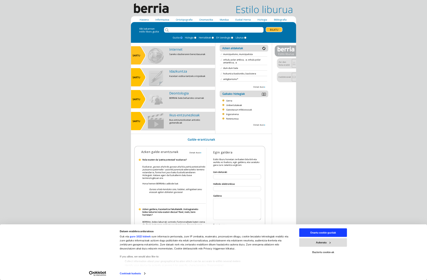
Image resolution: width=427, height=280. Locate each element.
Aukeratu (321, 242)
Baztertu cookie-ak (323, 252)
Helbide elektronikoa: (224, 184)
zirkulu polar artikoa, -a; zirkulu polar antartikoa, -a (242, 61)
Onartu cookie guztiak (323, 232)
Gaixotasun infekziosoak (239, 109)
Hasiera (144, 19)
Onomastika (206, 19)
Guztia (176, 37)
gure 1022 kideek (140, 236)
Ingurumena (232, 114)
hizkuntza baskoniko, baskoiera (239, 73)
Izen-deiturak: (220, 172)
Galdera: (217, 195)
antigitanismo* (230, 79)
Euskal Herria (243, 19)
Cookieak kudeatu (130, 273)
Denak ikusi (258, 87)
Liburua (240, 37)
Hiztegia (262, 19)
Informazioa (162, 19)
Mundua (224, 19)
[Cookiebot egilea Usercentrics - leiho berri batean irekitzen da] (97, 273)
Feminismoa (232, 118)
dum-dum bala (230, 68)
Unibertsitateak (234, 105)
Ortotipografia (184, 19)
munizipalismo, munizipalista (238, 54)
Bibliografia (280, 19)
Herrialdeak (205, 37)
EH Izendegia (223, 37)
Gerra (229, 100)
